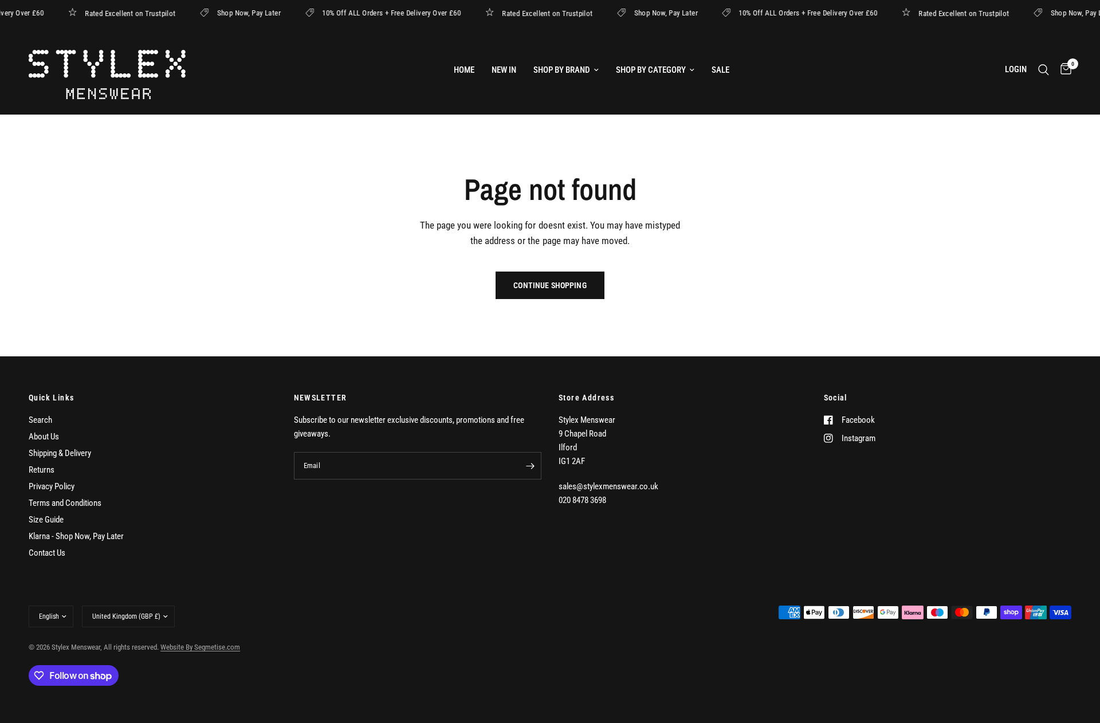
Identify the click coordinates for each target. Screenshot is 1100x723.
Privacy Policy (51, 486)
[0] (1063, 69)
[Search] (1043, 69)
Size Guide (46, 519)
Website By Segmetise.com (200, 647)
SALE (720, 70)
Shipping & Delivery (60, 453)
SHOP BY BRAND (561, 70)
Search (40, 420)
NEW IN (504, 70)
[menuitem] (464, 69)
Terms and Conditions (65, 503)
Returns (41, 470)
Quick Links (51, 398)
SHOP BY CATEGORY (651, 70)
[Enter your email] (529, 466)
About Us (44, 436)
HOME (464, 70)
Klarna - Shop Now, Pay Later (76, 536)
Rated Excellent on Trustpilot (136, 13)
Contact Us (47, 553)
